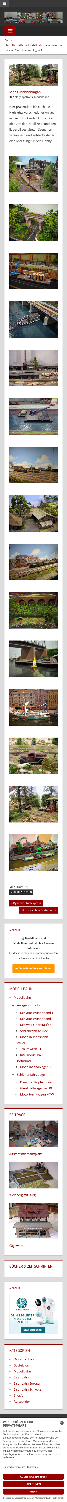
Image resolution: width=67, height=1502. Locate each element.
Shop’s (18, 1395)
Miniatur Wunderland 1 (36, 1013)
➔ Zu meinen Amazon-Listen (33, 968)
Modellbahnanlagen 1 (35, 1067)
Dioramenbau (24, 1359)
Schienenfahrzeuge (31, 1074)
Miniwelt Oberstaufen (36, 1025)
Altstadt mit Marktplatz (25, 1153)
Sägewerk (16, 1245)
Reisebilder (22, 1401)
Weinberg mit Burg (22, 1194)
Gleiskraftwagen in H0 (36, 1088)
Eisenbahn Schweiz (27, 1389)
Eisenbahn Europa (27, 1383)
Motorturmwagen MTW (37, 1094)
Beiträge (17, 1115)
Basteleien (21, 1365)
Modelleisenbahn (21, 892)
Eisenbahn (21, 1377)
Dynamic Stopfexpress (27, 903)
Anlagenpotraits (23, 97)
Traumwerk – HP (32, 1049)
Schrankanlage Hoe (34, 1031)
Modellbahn (41, 97)
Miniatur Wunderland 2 (36, 1019)
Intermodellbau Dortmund (37, 911)
